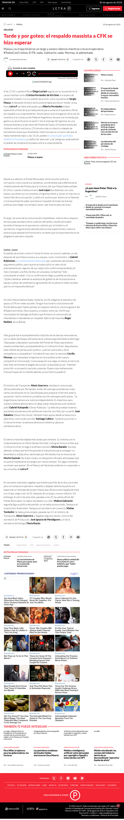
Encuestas (87, 15)
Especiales (31, 15)
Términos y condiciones (90, 815)
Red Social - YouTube (75, 778)
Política (19, 24)
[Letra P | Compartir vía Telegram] (111, 59)
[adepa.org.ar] (30, 809)
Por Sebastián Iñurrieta (18, 59)
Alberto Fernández (43, 545)
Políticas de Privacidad (109, 815)
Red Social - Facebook (61, 778)
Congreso (111, 785)
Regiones (9, 15)
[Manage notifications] (118, 805)
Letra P (9, 24)
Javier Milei (23, 2)
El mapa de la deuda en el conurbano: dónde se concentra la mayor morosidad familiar (102, 207)
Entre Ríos (63, 785)
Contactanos (44, 778)
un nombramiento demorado (31, 260)
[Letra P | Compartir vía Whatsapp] (89, 59)
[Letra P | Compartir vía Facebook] (103, 59)
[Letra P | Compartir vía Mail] (118, 59)
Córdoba (74, 785)
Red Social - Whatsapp (82, 778)
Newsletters (112, 15)
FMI (41, 2)
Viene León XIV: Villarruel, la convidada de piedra (99, 216)
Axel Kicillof (66, 2)
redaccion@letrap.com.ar (108, 813)
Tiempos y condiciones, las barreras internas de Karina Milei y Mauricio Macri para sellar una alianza (101, 225)
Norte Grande (87, 785)
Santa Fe (53, 785)
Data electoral (55, 15)
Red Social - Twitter (54, 778)
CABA (44, 785)
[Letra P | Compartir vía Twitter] (96, 59)
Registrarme (114, 8)
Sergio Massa (22, 545)
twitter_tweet (11, 249)
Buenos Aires (34, 785)
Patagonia (100, 785)
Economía (22, 785)
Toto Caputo (52, 2)
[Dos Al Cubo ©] (12, 809)
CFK (34, 2)
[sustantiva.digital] (41, 809)
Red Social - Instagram (68, 778)
